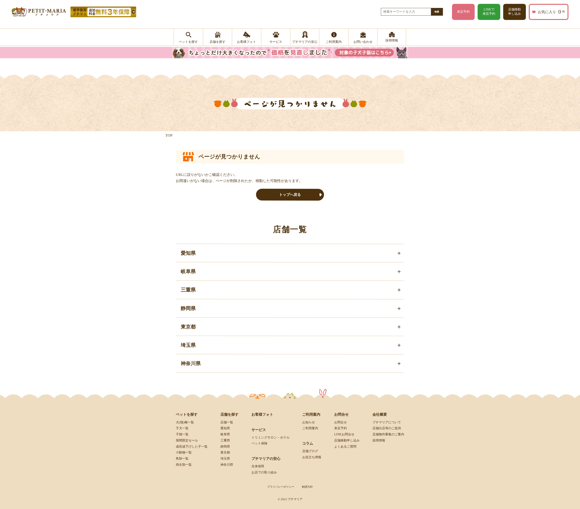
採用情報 (378, 440)
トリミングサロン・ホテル (270, 437)
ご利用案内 (310, 428)
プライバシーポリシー (280, 486)
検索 (437, 11)
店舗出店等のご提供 (386, 428)
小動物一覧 (184, 452)
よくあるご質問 (345, 446)
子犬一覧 (182, 428)
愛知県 (225, 428)
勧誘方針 (307, 486)
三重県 (225, 440)
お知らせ (308, 422)
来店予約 (463, 11)
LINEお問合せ (344, 434)
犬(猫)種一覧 (185, 422)
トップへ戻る (290, 194)
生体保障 (257, 466)
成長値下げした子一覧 (192, 446)
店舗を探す (229, 414)
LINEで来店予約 (489, 11)
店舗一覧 (226, 422)
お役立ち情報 (311, 457)
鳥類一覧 (182, 458)
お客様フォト (262, 414)
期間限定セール (187, 440)
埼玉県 (225, 458)
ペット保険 (259, 443)
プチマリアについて (386, 422)
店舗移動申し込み (514, 11)
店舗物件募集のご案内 (388, 434)
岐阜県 (225, 434)
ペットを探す (187, 414)
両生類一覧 (184, 464)
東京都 (225, 452)
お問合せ (340, 422)
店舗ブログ (310, 451)
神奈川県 (226, 464)
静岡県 (225, 446)
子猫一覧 (182, 434)
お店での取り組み (264, 472)
